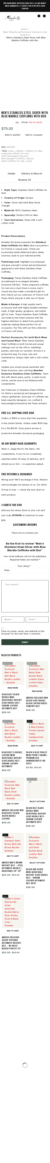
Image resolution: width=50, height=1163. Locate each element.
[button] (37, 745)
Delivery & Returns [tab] (31, 173)
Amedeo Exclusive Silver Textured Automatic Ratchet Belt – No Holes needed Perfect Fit (11, 943)
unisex (29, 161)
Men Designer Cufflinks (13, 158)
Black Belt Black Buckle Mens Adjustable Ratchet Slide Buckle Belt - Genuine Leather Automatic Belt (12, 701)
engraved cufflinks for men (15, 153)
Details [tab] (11, 173)
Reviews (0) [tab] (24, 179)
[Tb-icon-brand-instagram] (20, 1148)
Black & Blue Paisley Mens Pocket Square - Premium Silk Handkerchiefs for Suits (37, 758)
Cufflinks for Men (33, 151)
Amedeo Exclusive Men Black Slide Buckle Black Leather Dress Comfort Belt (37, 702)
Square (30, 158)
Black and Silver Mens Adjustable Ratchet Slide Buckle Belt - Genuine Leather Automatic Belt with (37, 876)
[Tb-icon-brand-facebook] (10, 1148)
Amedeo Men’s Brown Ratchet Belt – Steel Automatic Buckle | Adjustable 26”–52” (12, 866)
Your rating (24, 566)
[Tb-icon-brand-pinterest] (39, 1148)
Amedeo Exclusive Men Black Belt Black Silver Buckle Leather (13, 814)
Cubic (11, 151)
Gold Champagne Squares (14, 156)
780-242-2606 (36, 1048)
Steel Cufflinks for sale (12, 161)
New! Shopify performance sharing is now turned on (25, 33)
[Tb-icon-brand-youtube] (29, 1148)
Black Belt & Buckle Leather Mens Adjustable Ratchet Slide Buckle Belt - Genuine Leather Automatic (12, 759)
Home (24, 29)
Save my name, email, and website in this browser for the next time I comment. (22, 632)
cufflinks (19, 151)
